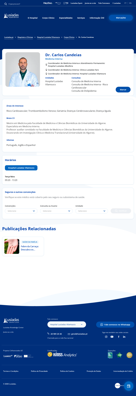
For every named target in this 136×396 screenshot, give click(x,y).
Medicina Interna (53, 58)
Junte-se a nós (90, 3)
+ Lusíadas (116, 3)
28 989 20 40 (56, 334)
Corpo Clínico (48, 18)
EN (130, 3)
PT (125, 3)
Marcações (121, 17)
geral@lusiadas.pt (79, 334)
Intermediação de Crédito (123, 371)
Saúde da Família (29, 242)
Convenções (10, 206)
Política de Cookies (67, 371)
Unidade (79, 206)
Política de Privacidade (39, 371)
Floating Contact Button (128, 386)
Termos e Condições (10, 371)
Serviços (81, 18)
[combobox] (21, 211)
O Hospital (32, 18)
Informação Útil (97, 18)
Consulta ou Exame (48, 206)
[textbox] (21, 211)
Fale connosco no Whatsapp (117, 324)
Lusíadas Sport (76, 3)
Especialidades (66, 18)
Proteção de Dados (94, 371)
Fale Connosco (104, 3)
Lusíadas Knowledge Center (13, 327)
